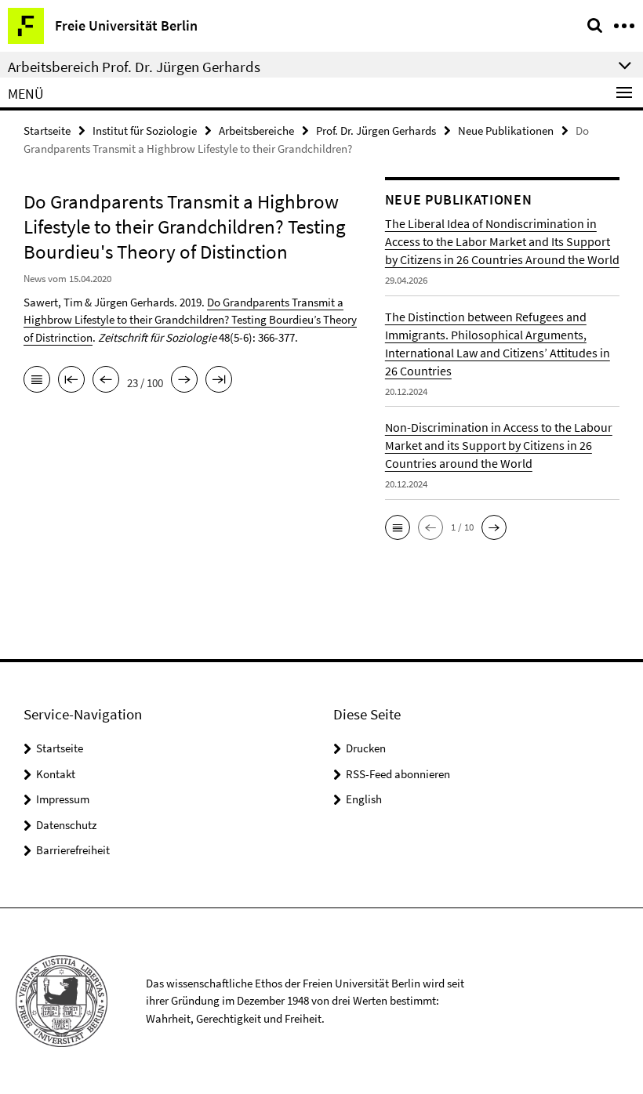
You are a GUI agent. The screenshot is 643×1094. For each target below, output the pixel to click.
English (364, 799)
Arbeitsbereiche (256, 130)
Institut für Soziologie (145, 130)
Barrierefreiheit (73, 849)
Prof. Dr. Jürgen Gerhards (376, 130)
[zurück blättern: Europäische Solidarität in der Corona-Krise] (106, 381)
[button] (397, 527)
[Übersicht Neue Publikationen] (37, 381)
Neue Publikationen (506, 130)
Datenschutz (66, 824)
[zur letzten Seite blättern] (218, 381)
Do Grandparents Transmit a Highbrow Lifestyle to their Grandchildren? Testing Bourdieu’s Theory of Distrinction (190, 320)
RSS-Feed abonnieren (398, 773)
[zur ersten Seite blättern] (71, 381)
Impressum (62, 799)
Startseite (47, 130)
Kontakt (55, 773)
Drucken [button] (366, 748)
